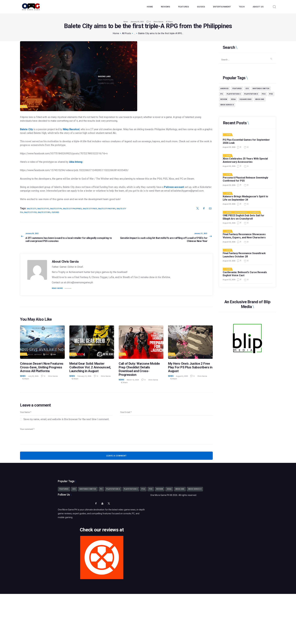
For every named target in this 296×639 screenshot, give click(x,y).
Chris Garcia (159, 22)
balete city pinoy (90, 209)
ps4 (263, 94)
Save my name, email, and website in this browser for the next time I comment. (66, 419)
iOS (247, 88)
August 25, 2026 (229, 147)
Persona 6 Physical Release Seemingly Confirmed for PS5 (245, 179)
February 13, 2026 (84, 376)
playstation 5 (251, 94)
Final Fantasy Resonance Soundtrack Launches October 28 (244, 255)
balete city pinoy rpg (106, 209)
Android (224, 88)
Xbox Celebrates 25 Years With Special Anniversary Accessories (245, 160)
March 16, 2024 (133, 380)
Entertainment (241, 212)
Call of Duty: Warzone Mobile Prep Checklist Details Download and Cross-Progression (139, 369)
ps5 (271, 94)
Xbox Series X (227, 105)
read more (57, 288)
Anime (229, 212)
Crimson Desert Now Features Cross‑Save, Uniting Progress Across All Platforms (41, 367)
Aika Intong (75, 161)
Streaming (254, 212)
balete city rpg (44, 212)
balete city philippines (72, 209)
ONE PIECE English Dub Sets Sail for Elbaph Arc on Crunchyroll (243, 217)
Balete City (26, 129)
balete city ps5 (30, 212)
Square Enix (245, 99)
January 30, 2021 (137, 22)
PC (221, 94)
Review (223, 99)
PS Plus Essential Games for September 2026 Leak (246, 141)
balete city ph (56, 209)
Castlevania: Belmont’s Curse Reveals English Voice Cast (245, 274)
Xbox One (259, 99)
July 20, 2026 (33, 376)
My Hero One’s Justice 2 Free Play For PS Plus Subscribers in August (190, 367)
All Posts (126, 33)
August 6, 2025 (182, 376)
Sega (233, 99)
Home (116, 33)
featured (55, 212)
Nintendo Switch (261, 88)
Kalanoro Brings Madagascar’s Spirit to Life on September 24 (245, 198)
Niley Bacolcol (71, 129)
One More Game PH (160, 495)
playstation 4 (233, 94)
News (125, 22)
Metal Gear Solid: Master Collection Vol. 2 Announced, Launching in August (90, 367)
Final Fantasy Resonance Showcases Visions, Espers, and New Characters (244, 236)
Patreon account (174, 187)
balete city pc (43, 209)
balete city (31, 209)
